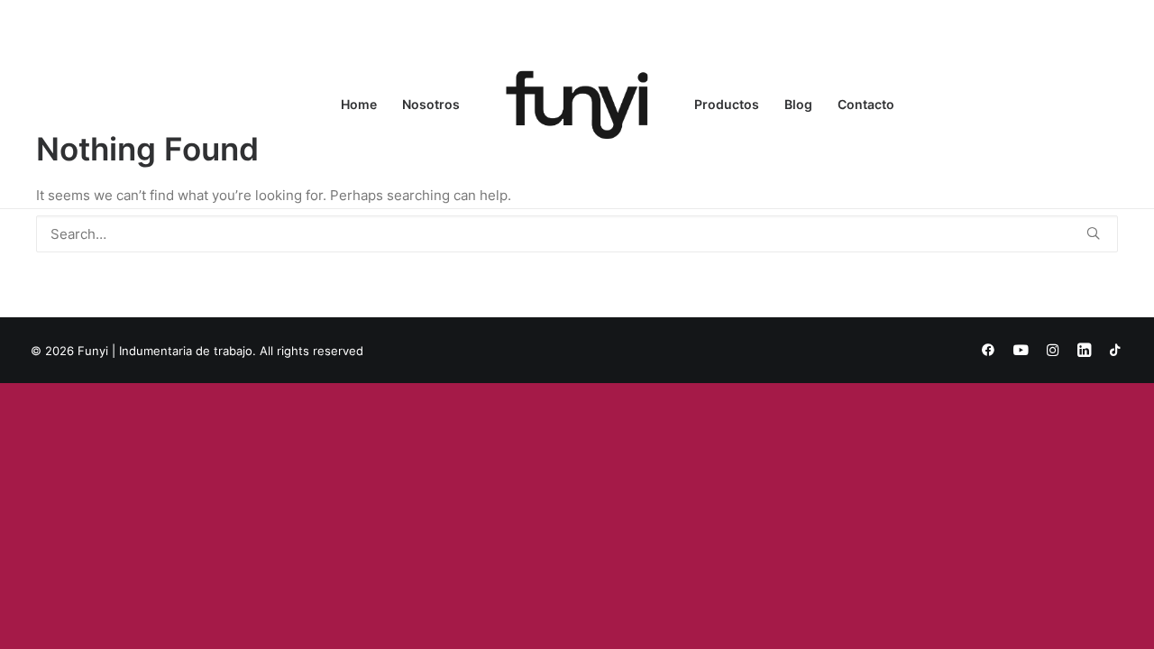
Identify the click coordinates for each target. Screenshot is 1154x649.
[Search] (577, 233)
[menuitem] (358, 104)
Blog (798, 104)
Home (359, 104)
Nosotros (431, 104)
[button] (1093, 233)
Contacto (866, 104)
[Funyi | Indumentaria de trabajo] (577, 104)
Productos (726, 104)
